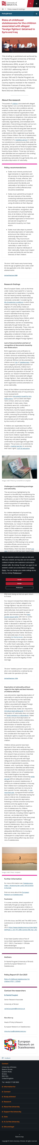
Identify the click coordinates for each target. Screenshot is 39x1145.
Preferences (19, 587)
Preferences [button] (17, 573)
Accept (19, 579)
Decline (19, 583)
